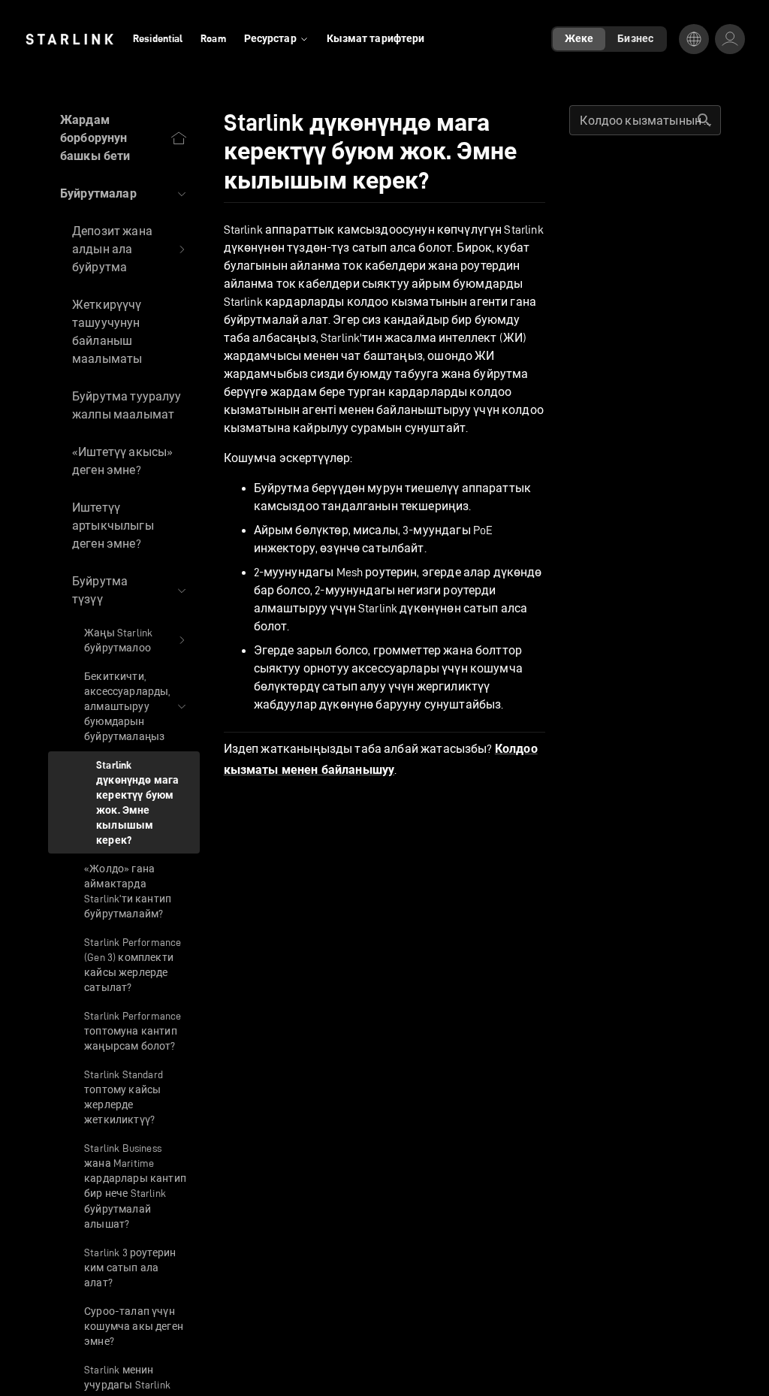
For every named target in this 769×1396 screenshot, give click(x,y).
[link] (69, 39)
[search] (704, 120)
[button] (124, 194)
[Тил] (694, 39)
